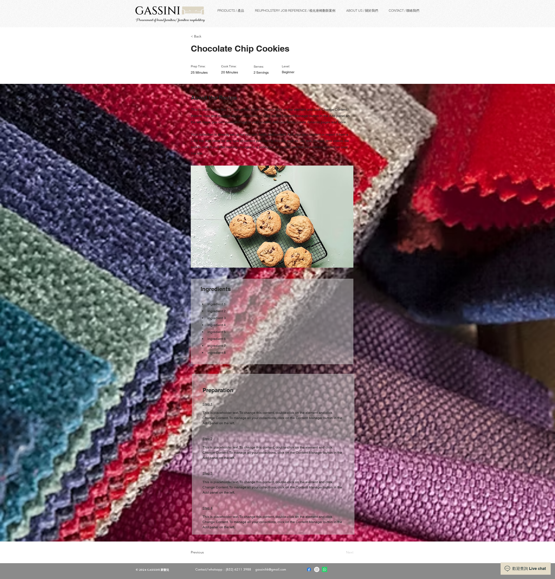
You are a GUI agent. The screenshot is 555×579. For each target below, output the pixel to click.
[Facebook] (309, 569)
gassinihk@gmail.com (270, 569)
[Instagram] (316, 569)
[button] (205, 36)
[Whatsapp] (324, 569)
